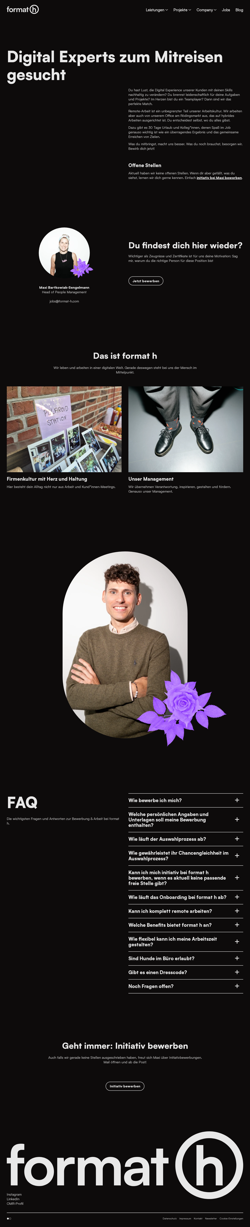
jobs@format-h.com (64, 301)
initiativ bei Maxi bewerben (219, 178)
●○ (9, 1218)
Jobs (226, 9)
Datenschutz (170, 1218)
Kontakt (198, 1218)
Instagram (14, 1194)
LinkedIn (13, 1199)
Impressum (185, 1218)
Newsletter (211, 1218)
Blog (239, 9)
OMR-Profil (15, 1203)
